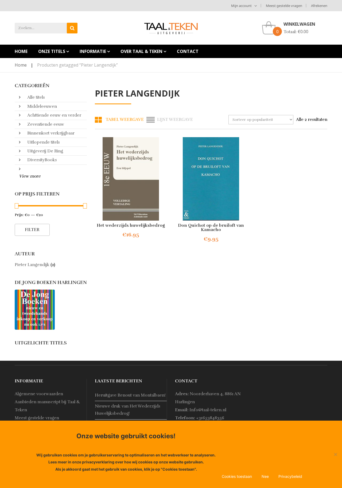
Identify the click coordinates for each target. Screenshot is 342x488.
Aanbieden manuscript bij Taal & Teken (47, 406)
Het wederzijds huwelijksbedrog (131, 225)
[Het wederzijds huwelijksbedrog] (131, 179)
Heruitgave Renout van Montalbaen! (130, 395)
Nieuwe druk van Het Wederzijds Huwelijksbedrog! (127, 410)
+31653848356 (210, 418)
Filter (32, 229)
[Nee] (335, 454)
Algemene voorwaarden (39, 394)
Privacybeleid (290, 476)
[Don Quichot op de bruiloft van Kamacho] (211, 179)
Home (21, 65)
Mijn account (241, 5)
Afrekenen (319, 5)
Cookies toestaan (237, 476)
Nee (265, 476)
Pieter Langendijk (32, 264)
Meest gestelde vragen (284, 5)
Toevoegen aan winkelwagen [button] (135, 235)
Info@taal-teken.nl (207, 410)
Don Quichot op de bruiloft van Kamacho (211, 227)
